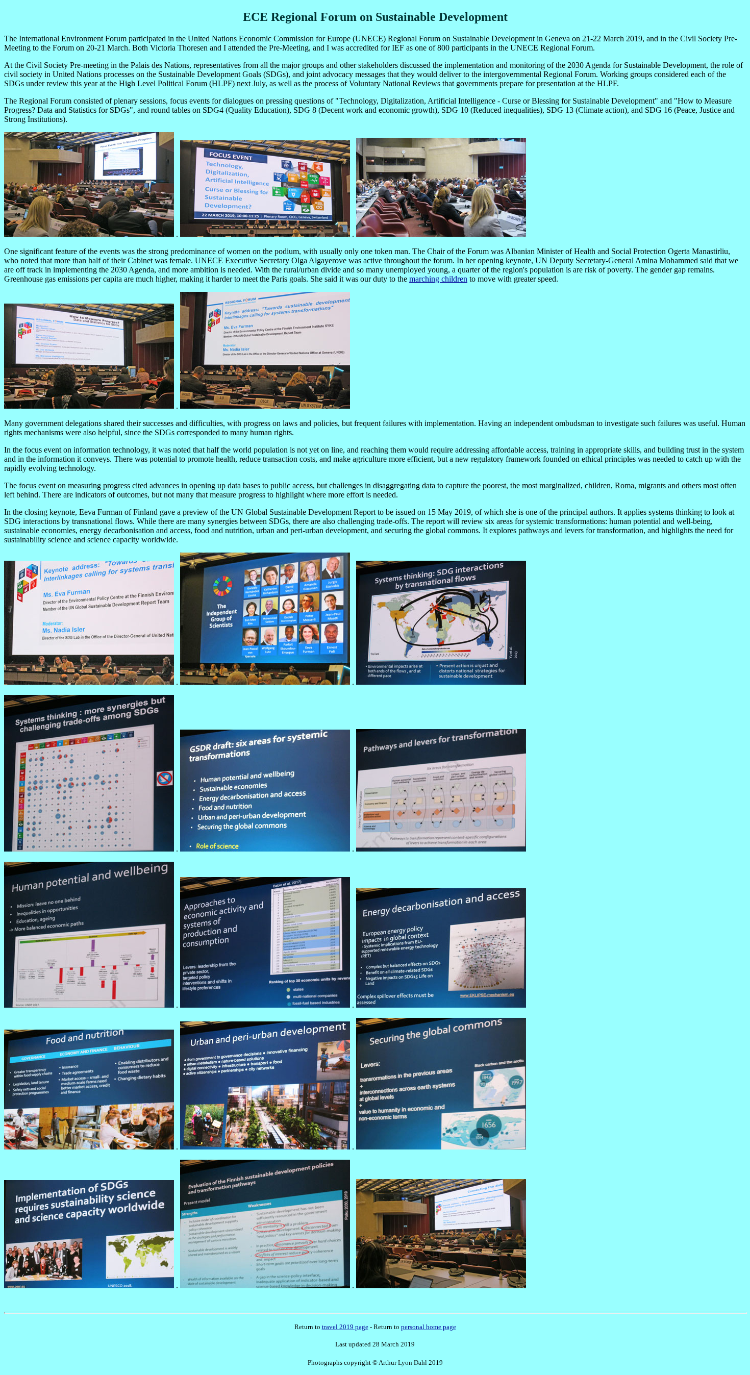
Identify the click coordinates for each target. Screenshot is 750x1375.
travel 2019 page (345, 1327)
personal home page (428, 1327)
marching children (438, 278)
